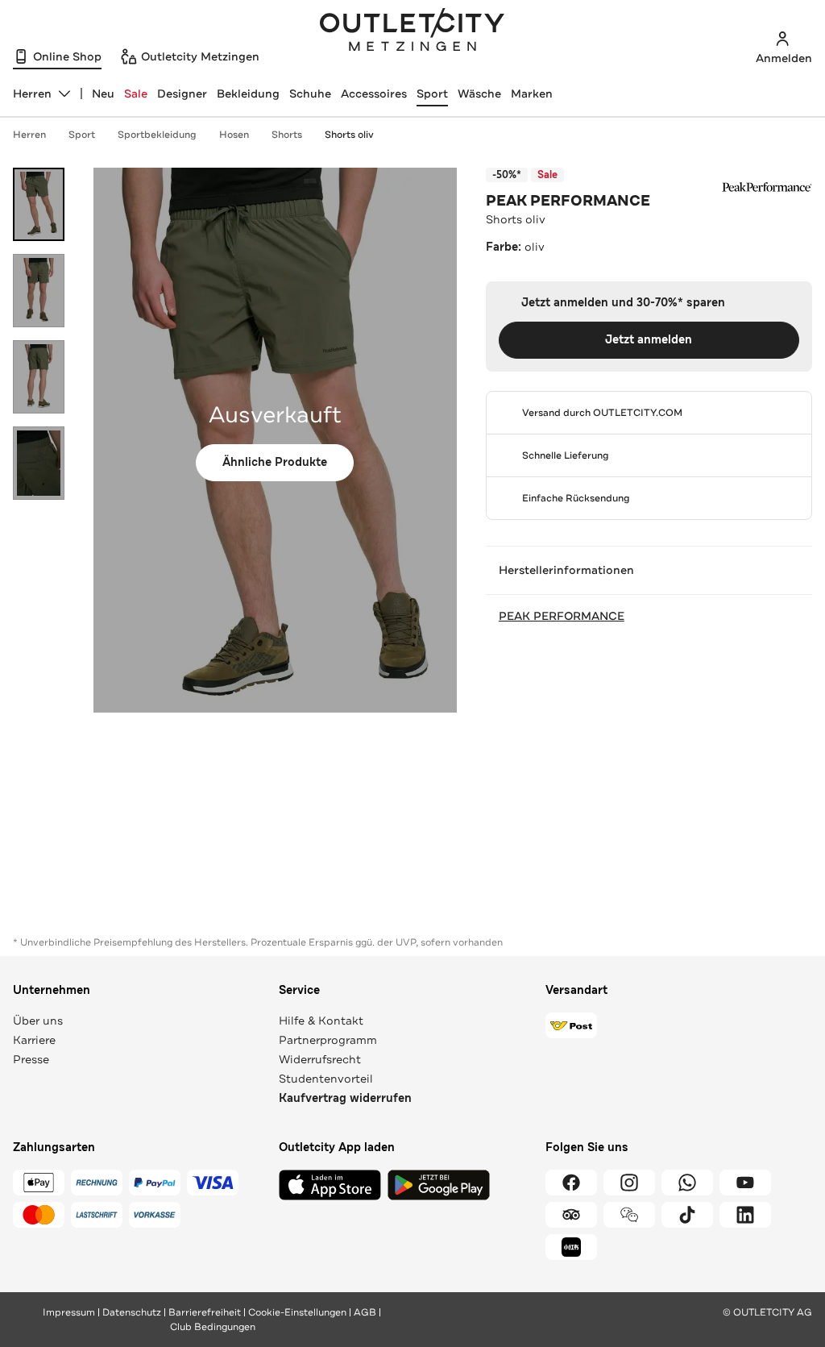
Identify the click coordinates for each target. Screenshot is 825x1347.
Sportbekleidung (157, 134)
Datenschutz (131, 1312)
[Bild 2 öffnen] (38, 290)
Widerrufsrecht (320, 1059)
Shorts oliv (349, 134)
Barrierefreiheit (204, 1312)
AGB (365, 1312)
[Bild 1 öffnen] (38, 204)
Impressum (69, 1312)
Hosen (234, 134)
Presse (31, 1059)
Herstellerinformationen (566, 570)
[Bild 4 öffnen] (38, 463)
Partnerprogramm (328, 1040)
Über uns (38, 1020)
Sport (432, 93)
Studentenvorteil (326, 1078)
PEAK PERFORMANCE (568, 201)
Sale (135, 93)
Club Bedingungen (212, 1326)
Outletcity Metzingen (412, 31)
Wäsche (479, 93)
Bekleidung (248, 93)
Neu (103, 93)
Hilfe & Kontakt (321, 1020)
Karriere (34, 1040)
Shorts (287, 134)
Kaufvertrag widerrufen (345, 1098)
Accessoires (374, 93)
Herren (29, 134)
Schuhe (310, 93)
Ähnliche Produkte (274, 462)
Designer (182, 93)
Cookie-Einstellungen (297, 1312)
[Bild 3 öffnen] (38, 377)
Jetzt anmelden (648, 339)
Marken (532, 93)
